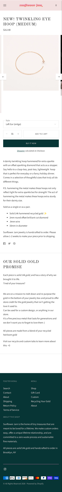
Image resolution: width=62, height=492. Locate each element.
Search (6, 388)
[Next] (59, 77)
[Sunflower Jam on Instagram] (5, 469)
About (6, 396)
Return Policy (9, 405)
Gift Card (35, 392)
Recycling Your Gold (40, 401)
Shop (33, 388)
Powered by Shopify (35, 483)
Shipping (21, 150)
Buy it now (31, 143)
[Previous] (3, 77)
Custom (35, 396)
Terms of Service (11, 409)
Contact (7, 392)
